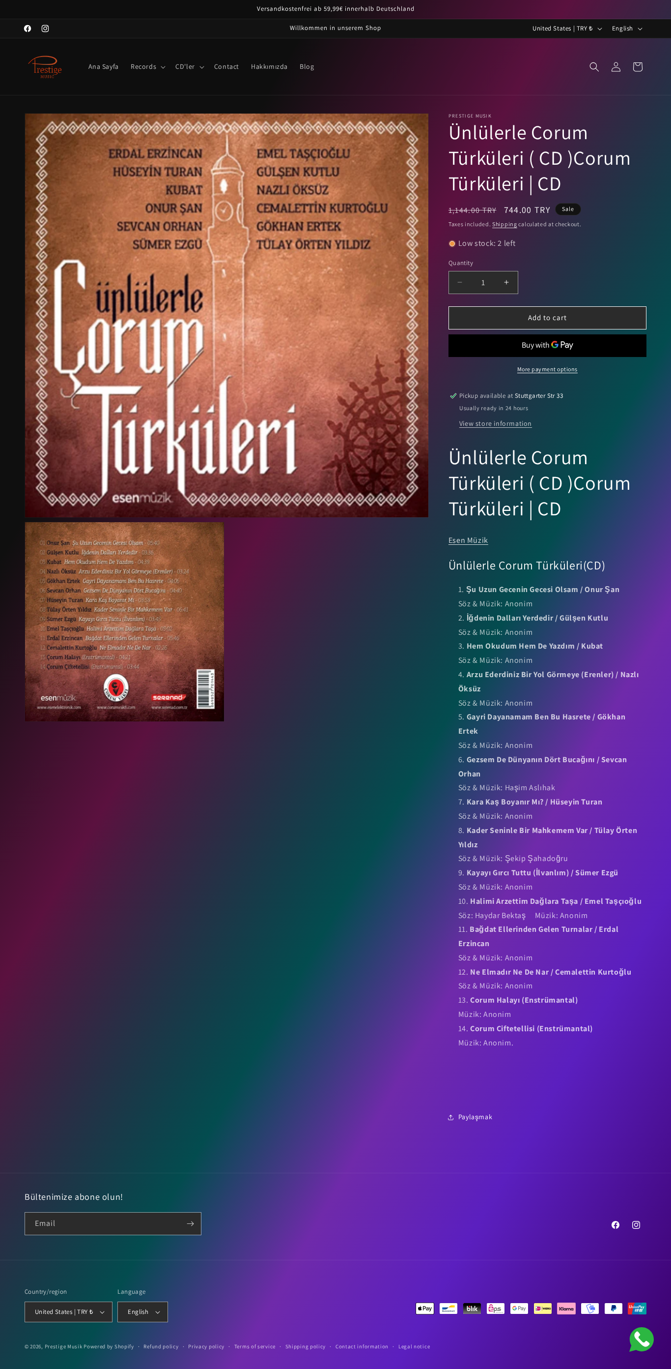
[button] (147, 66)
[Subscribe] (190, 1223)
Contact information (362, 1346)
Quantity (460, 263)
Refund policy (160, 1346)
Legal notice (414, 1346)
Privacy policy (206, 1346)
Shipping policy (305, 1346)
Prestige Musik (64, 1346)
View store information (495, 423)
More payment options (547, 369)
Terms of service (255, 1346)
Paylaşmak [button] (475, 1116)
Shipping (504, 224)
